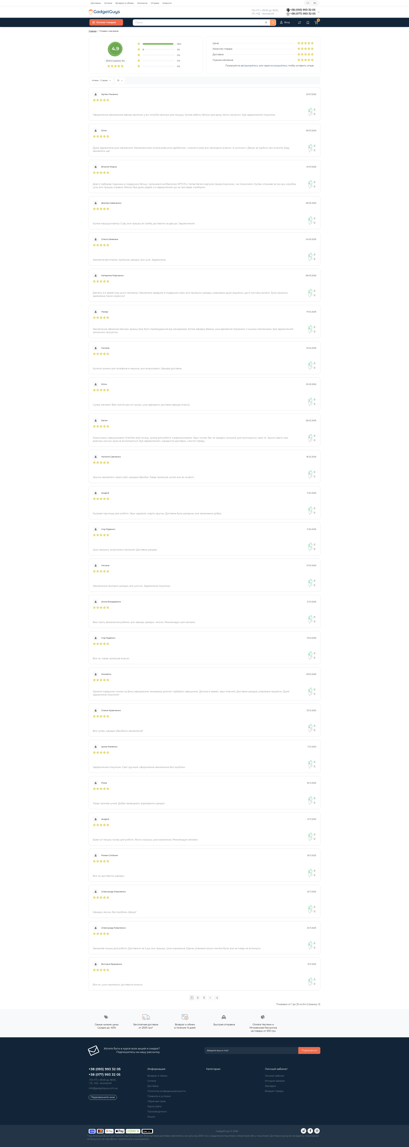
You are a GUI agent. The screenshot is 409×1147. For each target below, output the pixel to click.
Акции (151, 1116)
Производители (157, 1111)
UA (307, 3)
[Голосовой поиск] (266, 22)
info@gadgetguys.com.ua (103, 1088)
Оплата (108, 3)
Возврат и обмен (125, 3)
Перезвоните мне (103, 1097)
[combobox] (201, 22)
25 (118, 80)
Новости (167, 3)
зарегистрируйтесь (275, 65)
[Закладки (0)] (308, 22)
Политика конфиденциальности (166, 1091)
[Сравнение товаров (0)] (299, 22)
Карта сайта (154, 1106)
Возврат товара (274, 1091)
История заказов (275, 1080)
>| (217, 997)
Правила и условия (159, 1096)
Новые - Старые (100, 80)
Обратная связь (156, 1101)
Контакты (142, 3)
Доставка (96, 3)
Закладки (270, 1086)
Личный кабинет (275, 1075)
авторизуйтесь (249, 65)
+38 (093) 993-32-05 (302, 9)
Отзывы (155, 3)
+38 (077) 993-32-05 (303, 13)
